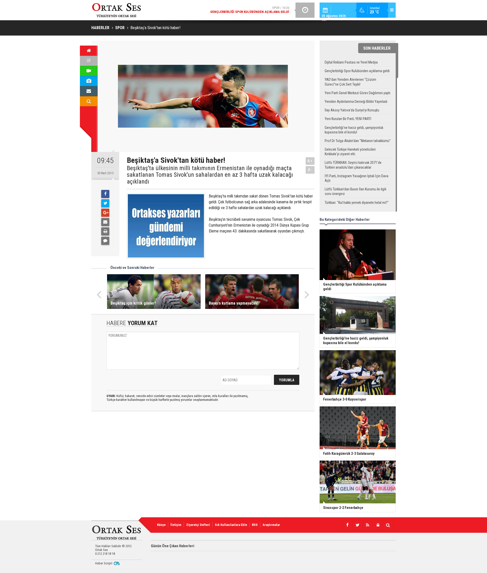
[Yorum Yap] (105, 241)
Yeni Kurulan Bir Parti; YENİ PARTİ (348, 119)
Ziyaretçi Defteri (198, 525)
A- (310, 169)
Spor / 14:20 (249, 10)
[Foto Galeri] (89, 81)
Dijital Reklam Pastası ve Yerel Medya (351, 62)
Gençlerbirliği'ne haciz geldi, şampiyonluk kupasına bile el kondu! (354, 130)
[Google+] (105, 213)
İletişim (175, 525)
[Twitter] (105, 203)
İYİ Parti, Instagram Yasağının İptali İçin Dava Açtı (356, 178)
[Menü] (89, 61)
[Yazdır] (105, 231)
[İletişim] (89, 91)
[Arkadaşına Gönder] (105, 222)
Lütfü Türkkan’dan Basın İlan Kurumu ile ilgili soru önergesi (355, 191)
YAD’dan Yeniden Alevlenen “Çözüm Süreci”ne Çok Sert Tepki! (350, 81)
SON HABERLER (377, 48)
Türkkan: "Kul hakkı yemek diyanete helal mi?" (357, 203)
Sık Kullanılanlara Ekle (231, 525)
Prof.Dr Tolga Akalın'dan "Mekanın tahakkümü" (358, 141)
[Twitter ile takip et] (357, 525)
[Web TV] (89, 71)
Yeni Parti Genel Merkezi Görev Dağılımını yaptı (357, 93)
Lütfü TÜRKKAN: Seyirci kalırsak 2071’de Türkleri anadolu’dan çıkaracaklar (353, 165)
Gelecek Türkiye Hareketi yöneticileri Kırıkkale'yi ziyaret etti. (350, 151)
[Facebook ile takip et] (347, 525)
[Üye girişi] (378, 525)
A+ (310, 161)
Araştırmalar (271, 525)
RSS (255, 525)
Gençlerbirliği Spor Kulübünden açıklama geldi (357, 71)
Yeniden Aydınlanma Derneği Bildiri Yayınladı (356, 102)
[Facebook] (105, 194)
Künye (161, 525)
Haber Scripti (103, 563)
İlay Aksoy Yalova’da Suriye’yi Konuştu (352, 110)
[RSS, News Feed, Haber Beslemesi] (367, 525)
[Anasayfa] (89, 51)
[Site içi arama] (89, 101)
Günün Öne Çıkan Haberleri (172, 546)
